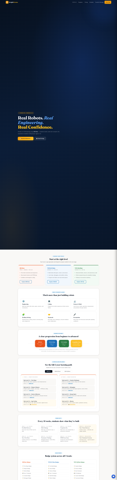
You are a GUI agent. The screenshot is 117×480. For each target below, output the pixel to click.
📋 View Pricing (40, 138)
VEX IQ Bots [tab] (67, 371)
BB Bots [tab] (49, 371)
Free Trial (108, 2)
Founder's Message (99, 2)
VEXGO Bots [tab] (58, 371)
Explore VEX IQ (80, 281)
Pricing (86, 2)
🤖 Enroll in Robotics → (26, 138)
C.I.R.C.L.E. (74, 2)
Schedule (91, 2)
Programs (80, 2)
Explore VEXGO (53, 281)
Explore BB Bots (26, 281)
